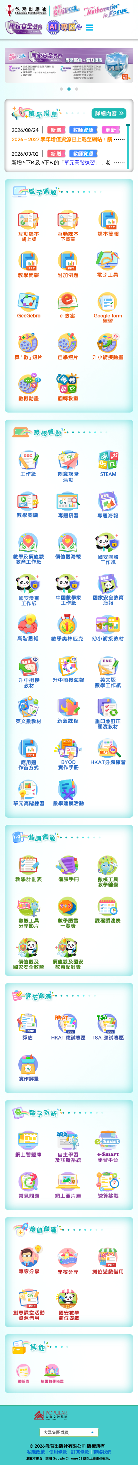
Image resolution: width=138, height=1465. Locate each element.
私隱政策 (36, 1451)
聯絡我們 (102, 1451)
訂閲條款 (80, 1451)
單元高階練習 (79, 162)
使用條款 (58, 1451)
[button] (61, 89)
